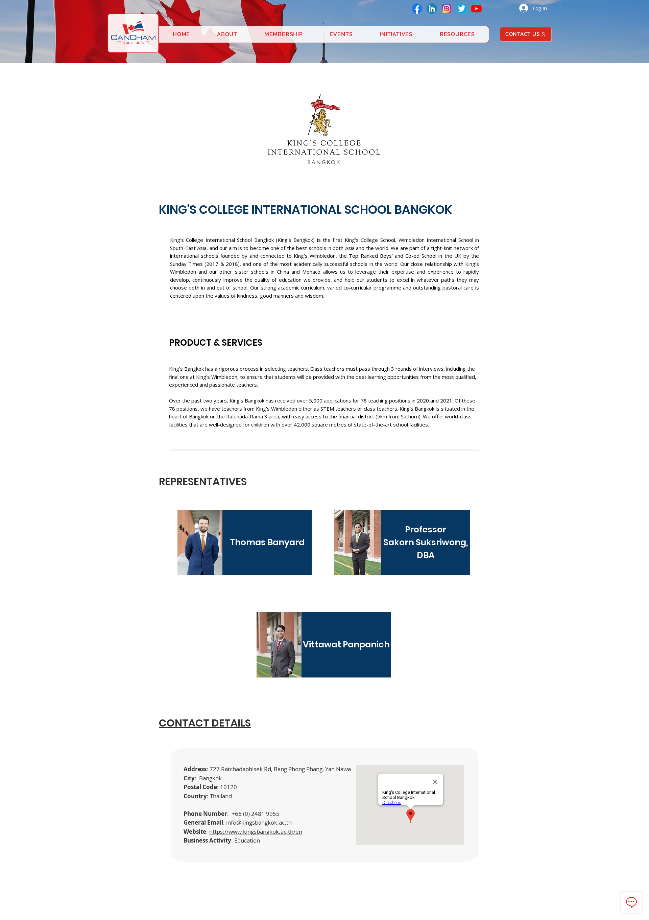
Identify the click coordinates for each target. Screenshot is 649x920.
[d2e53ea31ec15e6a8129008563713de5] (446, 8)
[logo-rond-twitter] (461, 8)
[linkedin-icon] (432, 8)
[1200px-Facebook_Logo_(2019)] (417, 8)
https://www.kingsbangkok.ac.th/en (255, 831)
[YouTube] (476, 8)
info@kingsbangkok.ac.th (259, 822)
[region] (245, 545)
